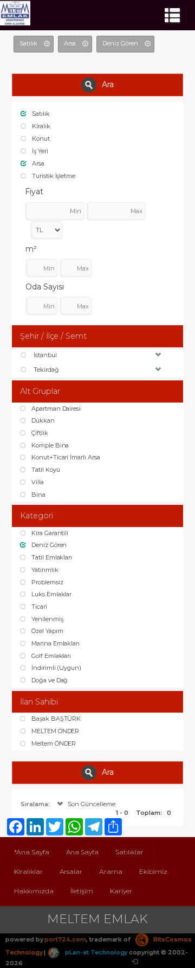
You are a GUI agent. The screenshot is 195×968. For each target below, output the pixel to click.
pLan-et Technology (95, 952)
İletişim (82, 891)
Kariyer (121, 891)
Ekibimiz (153, 871)
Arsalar (71, 871)
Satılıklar (129, 852)
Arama (110, 871)
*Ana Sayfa (31, 852)
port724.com (65, 939)
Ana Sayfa (82, 852)
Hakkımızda (34, 891)
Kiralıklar (28, 871)
